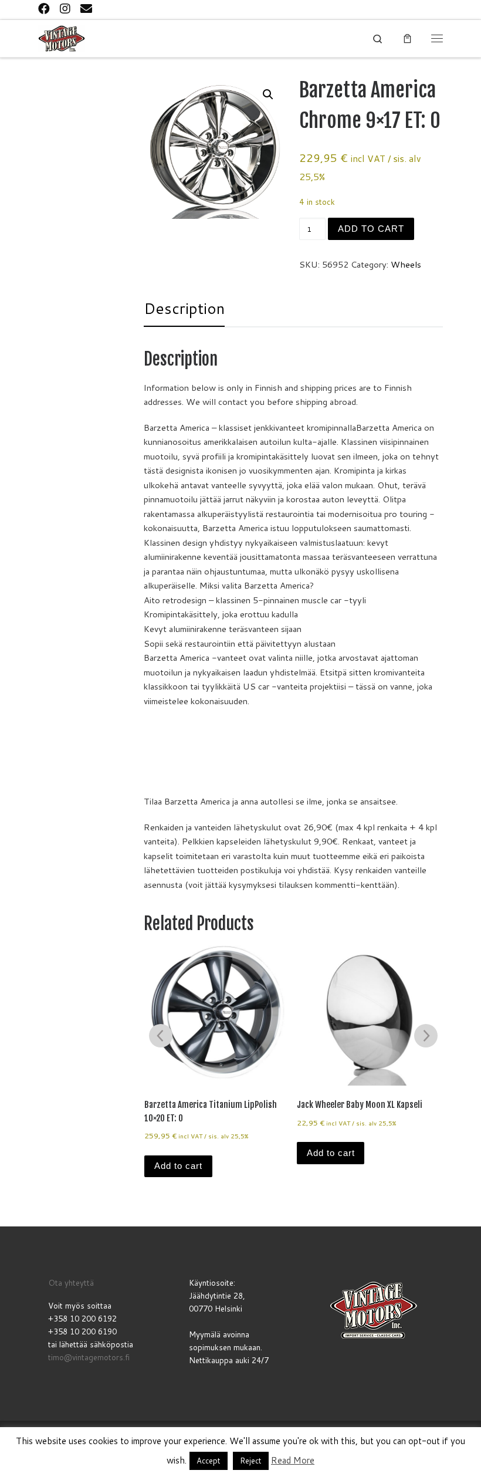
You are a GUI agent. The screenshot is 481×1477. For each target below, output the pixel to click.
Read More (292, 1460)
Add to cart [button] (178, 1166)
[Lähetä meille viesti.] (86, 8)
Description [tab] (184, 308)
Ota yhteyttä (71, 1282)
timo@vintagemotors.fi (89, 1357)
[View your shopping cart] (407, 38)
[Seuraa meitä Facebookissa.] (44, 8)
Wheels (406, 264)
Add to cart (371, 229)
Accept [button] (209, 1460)
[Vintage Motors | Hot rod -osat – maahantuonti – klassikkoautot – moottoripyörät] (61, 38)
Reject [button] (251, 1460)
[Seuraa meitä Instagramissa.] (65, 8)
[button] (268, 94)
